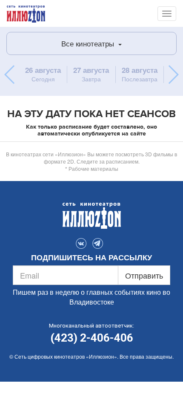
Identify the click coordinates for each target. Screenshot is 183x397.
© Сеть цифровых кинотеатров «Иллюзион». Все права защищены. (91, 356)
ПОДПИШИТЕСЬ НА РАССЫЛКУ (91, 257)
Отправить (144, 275)
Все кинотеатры (88, 43)
